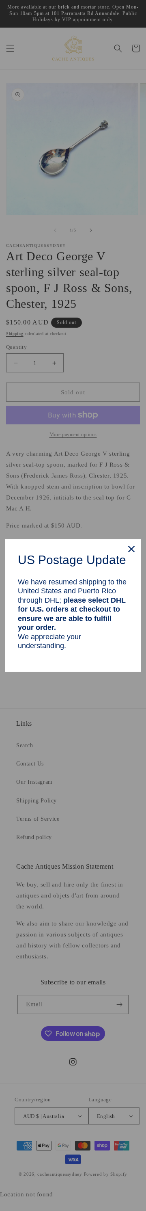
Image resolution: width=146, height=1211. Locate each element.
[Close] (131, 549)
